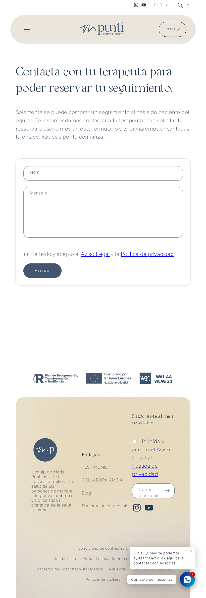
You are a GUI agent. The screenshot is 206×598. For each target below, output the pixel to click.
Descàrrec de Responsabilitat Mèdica (69, 569)
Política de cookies (103, 579)
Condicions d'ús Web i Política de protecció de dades (103, 559)
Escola (170, 29)
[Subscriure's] (167, 490)
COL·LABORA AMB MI (103, 480)
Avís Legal (118, 569)
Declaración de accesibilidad (111, 506)
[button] (180, 5)
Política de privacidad (147, 254)
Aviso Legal (95, 254)
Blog (86, 493)
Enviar (42, 270)
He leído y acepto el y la (102, 254)
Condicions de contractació (103, 548)
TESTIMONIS (95, 467)
